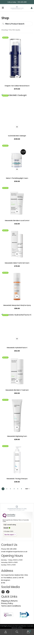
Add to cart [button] (17, 77)
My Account (5, 632)
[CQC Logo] (9, 517)
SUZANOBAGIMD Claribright (17, 136)
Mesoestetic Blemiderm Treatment (17, 390)
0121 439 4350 (12, 549)
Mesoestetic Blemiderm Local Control (17, 220)
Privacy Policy (7, 603)
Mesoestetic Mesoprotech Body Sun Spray (17, 305)
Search (17, 632)
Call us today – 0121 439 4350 (17, 2)
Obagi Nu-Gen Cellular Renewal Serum (17, 86)
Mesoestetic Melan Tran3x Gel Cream (17, 263)
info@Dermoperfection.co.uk (16, 552)
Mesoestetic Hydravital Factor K (17, 348)
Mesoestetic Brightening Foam (17, 436)
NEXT (26, 489)
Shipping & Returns (9, 601)
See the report (9, 534)
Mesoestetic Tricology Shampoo (17, 479)
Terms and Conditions (11, 606)
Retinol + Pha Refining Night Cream (17, 178)
